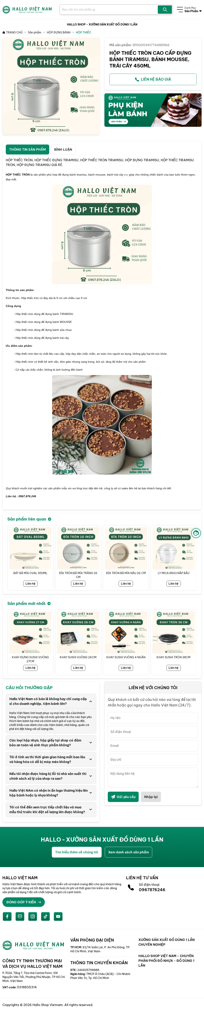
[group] (51, 86)
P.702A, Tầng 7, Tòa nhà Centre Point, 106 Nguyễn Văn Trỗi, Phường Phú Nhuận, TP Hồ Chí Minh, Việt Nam (33, 977)
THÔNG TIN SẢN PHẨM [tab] (27, 149)
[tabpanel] (102, 332)
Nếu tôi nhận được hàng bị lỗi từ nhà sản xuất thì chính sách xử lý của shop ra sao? (47, 776)
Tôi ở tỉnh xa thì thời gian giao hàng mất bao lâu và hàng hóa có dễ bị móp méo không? (47, 759)
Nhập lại (151, 797)
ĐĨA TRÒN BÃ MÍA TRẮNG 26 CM (78, 575)
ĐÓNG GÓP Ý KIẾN (21, 902)
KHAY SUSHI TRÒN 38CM (173, 657)
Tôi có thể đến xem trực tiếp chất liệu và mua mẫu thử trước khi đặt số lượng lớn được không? (47, 809)
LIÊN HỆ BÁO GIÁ (156, 79)
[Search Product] (165, 9)
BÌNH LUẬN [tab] (63, 149)
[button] (193, 558)
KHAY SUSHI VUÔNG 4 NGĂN (125, 657)
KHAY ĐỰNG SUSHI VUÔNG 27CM (30, 659)
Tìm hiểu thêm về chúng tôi (76, 852)
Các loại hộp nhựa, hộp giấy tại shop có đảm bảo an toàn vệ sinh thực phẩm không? (45, 742)
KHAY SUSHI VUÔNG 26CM (78, 657)
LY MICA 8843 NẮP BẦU (173, 573)
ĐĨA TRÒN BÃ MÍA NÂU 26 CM (126, 573)
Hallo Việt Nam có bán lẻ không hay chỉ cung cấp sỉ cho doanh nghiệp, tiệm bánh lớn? (48, 701)
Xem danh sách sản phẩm (128, 852)
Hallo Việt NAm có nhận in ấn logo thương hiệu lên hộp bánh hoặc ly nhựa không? (48, 792)
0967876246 (152, 889)
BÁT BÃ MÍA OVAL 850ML (30, 573)
